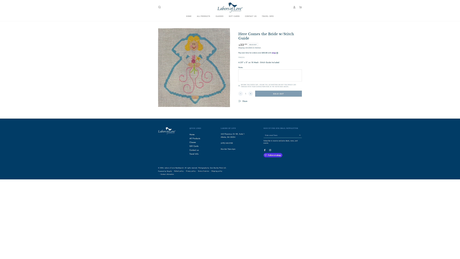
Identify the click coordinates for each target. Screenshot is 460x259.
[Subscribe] (300, 135)
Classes (193, 142)
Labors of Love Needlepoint (174, 168)
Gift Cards (194, 146)
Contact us (194, 150)
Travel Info (194, 154)
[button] (159, 7)
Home (192, 134)
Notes (240, 67)
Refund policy (179, 171)
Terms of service (203, 171)
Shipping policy (216, 171)
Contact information (167, 174)
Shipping (241, 48)
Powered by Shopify (165, 171)
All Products (195, 138)
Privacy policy (191, 171)
